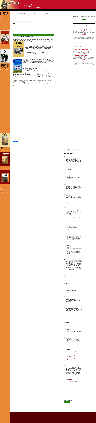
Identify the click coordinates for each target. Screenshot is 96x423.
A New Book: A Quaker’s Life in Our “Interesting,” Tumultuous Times (82, 49)
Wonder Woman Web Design (5, 192)
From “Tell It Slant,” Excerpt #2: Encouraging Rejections (84, 30)
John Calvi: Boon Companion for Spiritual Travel (79, 43)
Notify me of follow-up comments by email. (70, 399)
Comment (65, 382)
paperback (40, 83)
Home (42, 10)
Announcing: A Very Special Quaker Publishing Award (80, 36)
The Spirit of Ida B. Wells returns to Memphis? (69, 149)
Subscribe (84, 19)
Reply (67, 165)
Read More (84, 34)
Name (15, 18)
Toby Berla (71, 379)
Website (14, 23)
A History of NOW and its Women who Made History (80, 55)
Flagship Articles (47, 10)
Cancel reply (81, 379)
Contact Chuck (52, 10)
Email (15, 20)
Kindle (45, 83)
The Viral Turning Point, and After (68, 146)
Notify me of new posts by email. (69, 400)
